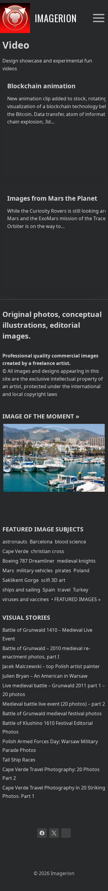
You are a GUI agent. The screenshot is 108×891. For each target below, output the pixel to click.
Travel (57, 502)
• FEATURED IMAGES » (75, 599)
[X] (54, 833)
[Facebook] (42, 833)
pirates (63, 570)
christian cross (47, 551)
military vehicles (34, 570)
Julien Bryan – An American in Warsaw (45, 676)
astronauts (14, 541)
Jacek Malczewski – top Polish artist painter (51, 666)
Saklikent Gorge (20, 580)
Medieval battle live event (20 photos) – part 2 (53, 704)
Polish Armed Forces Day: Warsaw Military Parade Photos (50, 745)
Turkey (80, 589)
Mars (8, 570)
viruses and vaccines (25, 599)
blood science (70, 541)
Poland (81, 570)
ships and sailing (21, 589)
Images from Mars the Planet (52, 198)
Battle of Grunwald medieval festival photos (52, 713)
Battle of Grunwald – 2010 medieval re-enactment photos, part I (46, 652)
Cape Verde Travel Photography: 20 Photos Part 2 (51, 773)
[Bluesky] (66, 833)
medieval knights (76, 561)
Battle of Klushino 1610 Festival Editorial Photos (47, 727)
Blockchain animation (41, 86)
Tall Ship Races (18, 759)
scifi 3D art (53, 580)
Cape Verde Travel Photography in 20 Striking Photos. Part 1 (53, 792)
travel (64, 589)
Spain (49, 589)
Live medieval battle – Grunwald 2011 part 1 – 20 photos (53, 690)
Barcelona (41, 541)
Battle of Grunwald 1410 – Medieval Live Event (47, 634)
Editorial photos (25, 502)
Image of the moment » (40, 416)
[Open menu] (98, 17)
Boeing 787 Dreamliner (28, 561)
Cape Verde (15, 551)
